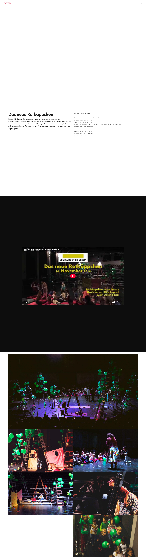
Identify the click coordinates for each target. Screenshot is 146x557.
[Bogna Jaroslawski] (8, 3)
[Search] (138, 3)
